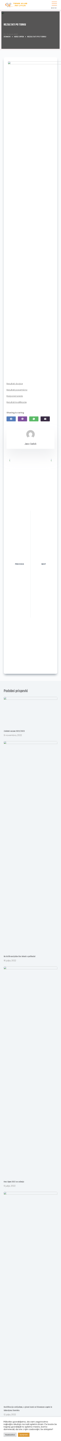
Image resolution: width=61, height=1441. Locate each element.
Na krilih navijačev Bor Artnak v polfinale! (19, 956)
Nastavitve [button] (10, 1434)
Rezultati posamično (17, 389)
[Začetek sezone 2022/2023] (30, 712)
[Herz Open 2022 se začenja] (30, 1071)
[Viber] (22, 418)
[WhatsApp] (33, 418)
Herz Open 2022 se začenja (14, 1181)
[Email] (45, 418)
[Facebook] (11, 418)
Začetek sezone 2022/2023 (14, 731)
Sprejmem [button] (24, 1435)
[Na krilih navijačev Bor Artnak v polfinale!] (30, 846)
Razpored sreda (15, 396)
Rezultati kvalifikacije (17, 402)
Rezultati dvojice (15, 383)
